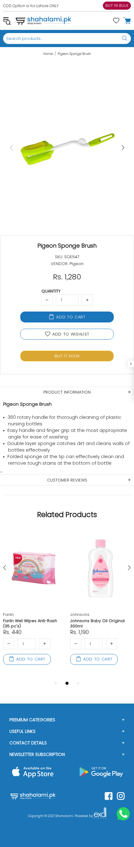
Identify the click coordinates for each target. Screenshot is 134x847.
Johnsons (79, 614)
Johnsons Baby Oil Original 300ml (97, 623)
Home (48, 54)
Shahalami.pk (43, 21)
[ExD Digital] (100, 816)
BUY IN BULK (117, 5)
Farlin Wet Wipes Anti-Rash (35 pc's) (30, 623)
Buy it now (67, 356)
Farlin (8, 614)
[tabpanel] (33, 604)
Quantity (50, 291)
